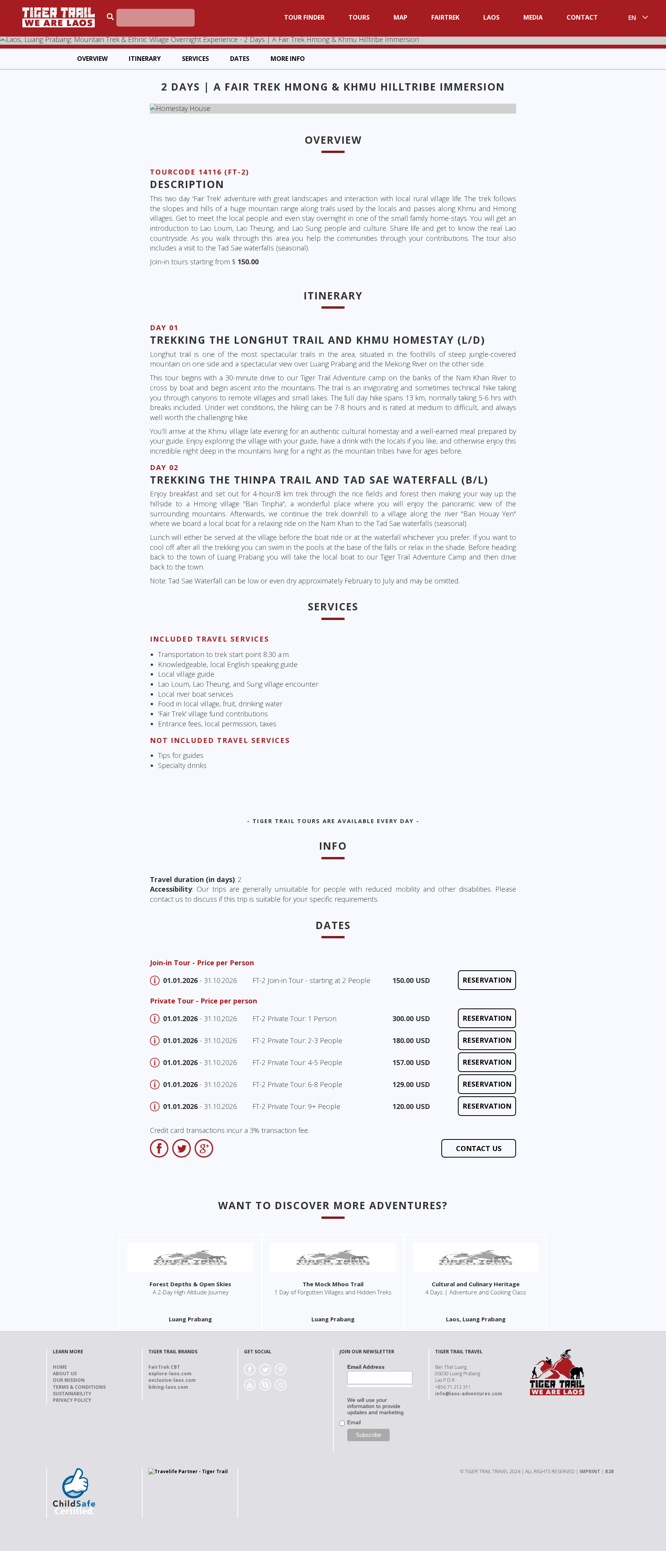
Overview (92, 58)
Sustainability (72, 1393)
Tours (359, 17)
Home (60, 1367)
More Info (288, 58)
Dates (239, 58)
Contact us (478, 1148)
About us (65, 1373)
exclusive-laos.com (172, 1380)
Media (533, 17)
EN (632, 17)
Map (400, 17)
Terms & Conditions (79, 1387)
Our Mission (69, 1380)
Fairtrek (445, 17)
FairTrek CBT (164, 1367)
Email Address (366, 1367)
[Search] (202, 20)
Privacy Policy (72, 1400)
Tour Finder (304, 17)
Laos (491, 17)
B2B (609, 1471)
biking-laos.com (168, 1387)
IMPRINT (590, 1471)
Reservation (486, 980)
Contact (582, 17)
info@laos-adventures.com (468, 1393)
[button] (177, 109)
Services (195, 58)
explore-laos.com (170, 1373)
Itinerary (145, 58)
